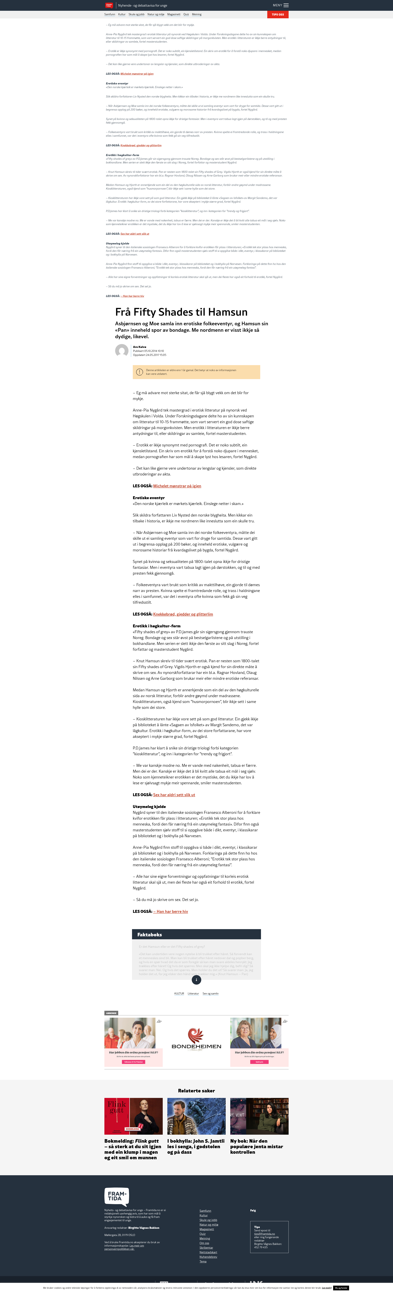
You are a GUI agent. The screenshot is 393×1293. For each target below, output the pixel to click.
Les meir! (327, 1287)
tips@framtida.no (264, 1234)
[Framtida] (110, 5)
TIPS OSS (278, 14)
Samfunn (109, 14)
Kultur (122, 14)
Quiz (186, 14)
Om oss (204, 1243)
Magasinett (173, 14)
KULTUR (179, 993)
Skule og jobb (136, 14)
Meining (196, 14)
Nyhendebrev (208, 1257)
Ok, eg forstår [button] (341, 1288)
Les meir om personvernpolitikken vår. (124, 1247)
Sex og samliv (211, 993)
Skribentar (206, 1248)
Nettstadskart (208, 1252)
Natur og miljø (156, 14)
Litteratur (193, 993)
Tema (203, 1261)
